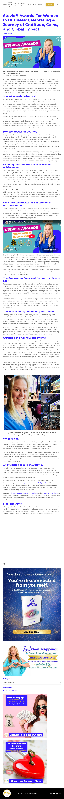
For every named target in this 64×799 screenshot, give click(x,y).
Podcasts (40, 4)
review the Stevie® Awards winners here (23, 493)
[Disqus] (32, 537)
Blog (34, 4)
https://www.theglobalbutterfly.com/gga (34, 483)
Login (57, 4)
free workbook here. (51, 493)
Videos (30, 4)
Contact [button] (49, 4)
